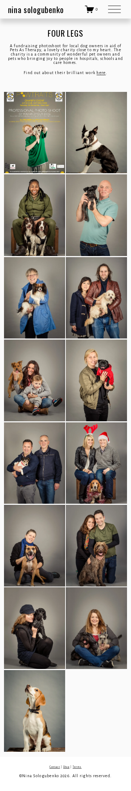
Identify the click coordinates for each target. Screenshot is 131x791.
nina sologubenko (36, 9)
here (101, 73)
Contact (54, 767)
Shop (66, 767)
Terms (77, 767)
